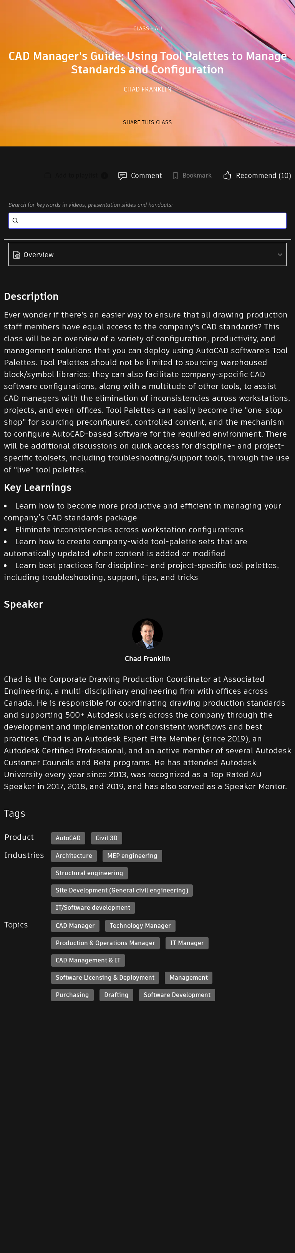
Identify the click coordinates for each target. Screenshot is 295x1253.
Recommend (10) (263, 175)
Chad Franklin (148, 89)
